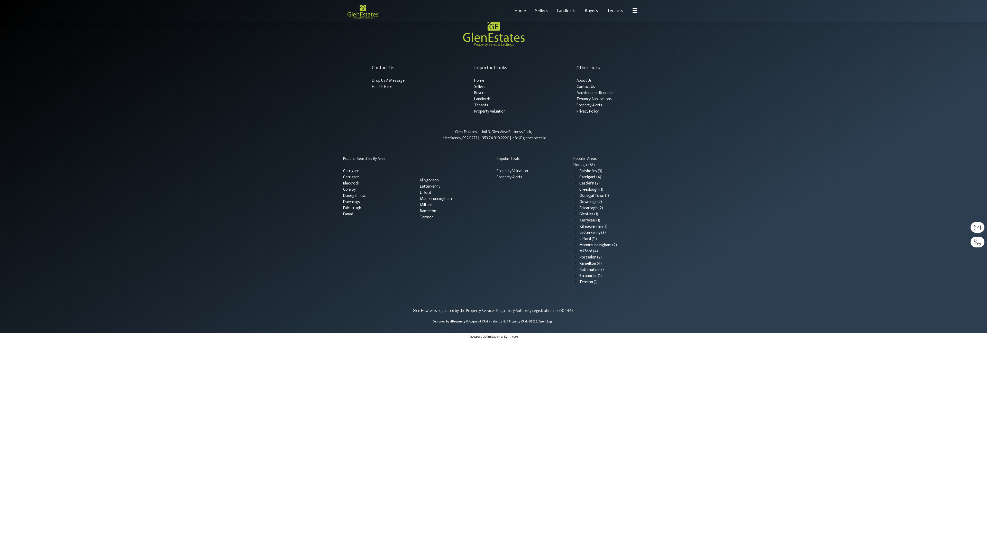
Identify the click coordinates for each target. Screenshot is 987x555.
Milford (426, 204)
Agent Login (546, 321)
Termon (427, 217)
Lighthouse (511, 336)
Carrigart (351, 177)
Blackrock (351, 183)
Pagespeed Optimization (484, 336)
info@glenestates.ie (529, 138)
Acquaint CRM (478, 321)
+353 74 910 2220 (494, 138)
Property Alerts (589, 105)
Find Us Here (382, 86)
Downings (351, 201)
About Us (584, 80)
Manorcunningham (436, 198)
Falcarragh (352, 208)
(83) (584, 164)
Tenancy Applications (594, 99)
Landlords (566, 11)
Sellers (541, 11)
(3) (590, 171)
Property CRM (518, 321)
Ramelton (428, 211)
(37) (593, 232)
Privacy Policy (588, 111)
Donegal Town (355, 195)
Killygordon (429, 180)
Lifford (425, 192)
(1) (591, 189)
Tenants (615, 11)
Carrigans (351, 171)
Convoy (349, 189)
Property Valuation (490, 111)
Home (520, 11)
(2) (589, 183)
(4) (590, 177)
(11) (588, 238)
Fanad (348, 214)
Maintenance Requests (596, 92)
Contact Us (586, 86)
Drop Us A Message (388, 80)
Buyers (591, 11)
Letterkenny (430, 186)
